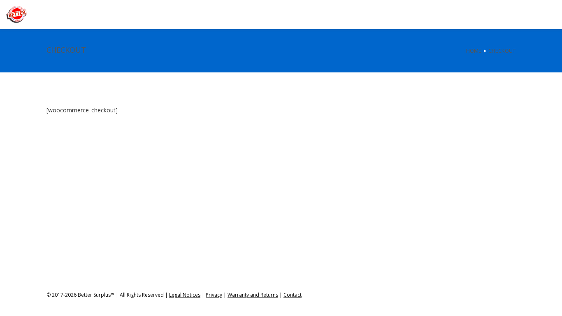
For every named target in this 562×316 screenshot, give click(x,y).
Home (473, 50)
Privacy (214, 294)
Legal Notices (184, 294)
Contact (292, 294)
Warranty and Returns (253, 294)
